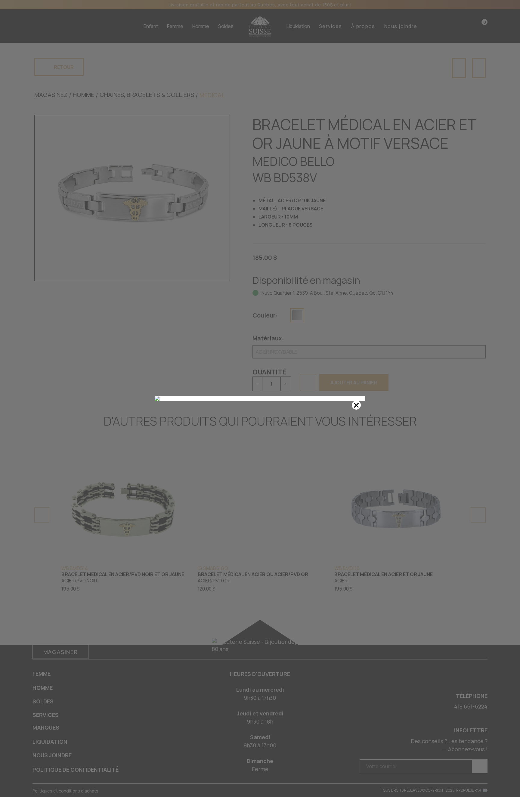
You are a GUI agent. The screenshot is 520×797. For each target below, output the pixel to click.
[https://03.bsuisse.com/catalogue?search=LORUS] (260, 398)
